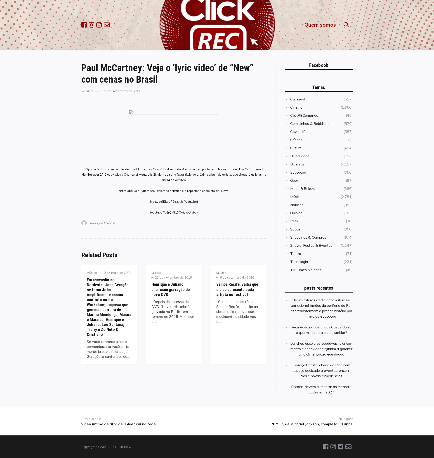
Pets (294, 221)
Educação (298, 172)
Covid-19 (298, 131)
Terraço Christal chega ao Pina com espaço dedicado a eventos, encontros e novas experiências (321, 370)
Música (87, 91)
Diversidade (300, 156)
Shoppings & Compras (308, 237)
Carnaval (297, 99)
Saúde (295, 229)
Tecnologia (299, 261)
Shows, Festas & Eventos (311, 245)
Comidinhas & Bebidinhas (310, 123)
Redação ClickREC (104, 223)
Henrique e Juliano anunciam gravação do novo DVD (170, 289)
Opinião (296, 213)
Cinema (296, 107)
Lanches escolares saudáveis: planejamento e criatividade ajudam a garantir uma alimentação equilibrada (321, 348)
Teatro (295, 253)
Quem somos (320, 24)
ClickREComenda (304, 115)
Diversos (297, 164)
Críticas (296, 139)
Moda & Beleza (302, 188)
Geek (294, 180)
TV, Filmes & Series (305, 269)
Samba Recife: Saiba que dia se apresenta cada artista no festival (237, 289)
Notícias (296, 204)
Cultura (296, 148)
